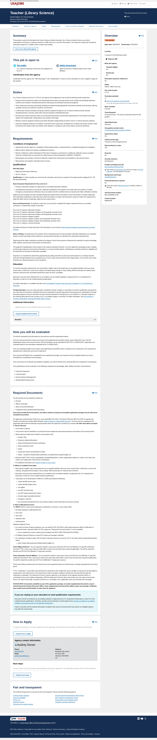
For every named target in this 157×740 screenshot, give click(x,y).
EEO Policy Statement (17, 729)
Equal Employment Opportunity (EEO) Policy (69, 695)
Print (128, 16)
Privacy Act (16, 700)
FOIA (31, 734)
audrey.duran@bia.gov (22, 656)
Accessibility (25, 734)
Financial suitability (19, 698)
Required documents (96, 26)
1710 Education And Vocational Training (118, 130)
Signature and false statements (65, 702)
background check (120, 169)
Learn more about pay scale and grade (117, 101)
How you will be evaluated (75, 26)
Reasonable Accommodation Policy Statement (38, 729)
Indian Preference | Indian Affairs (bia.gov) (57, 421)
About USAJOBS (15, 734)
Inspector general (39, 734)
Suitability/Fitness (110, 177)
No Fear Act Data (50, 734)
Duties (44, 26)
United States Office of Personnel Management (35, 723)
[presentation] (124, 59)
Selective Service (18, 702)
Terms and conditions (87, 734)
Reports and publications (72, 734)
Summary (15, 26)
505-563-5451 (19, 651)
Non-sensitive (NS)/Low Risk (114, 167)
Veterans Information (59, 729)
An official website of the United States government (25, 0)
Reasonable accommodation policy (66, 700)
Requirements (56, 26)
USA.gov (97, 734)
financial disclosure (123, 185)
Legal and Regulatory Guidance (75, 729)
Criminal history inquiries (21, 695)
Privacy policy (60, 734)
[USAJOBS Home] (17, 4)
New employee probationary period (66, 698)
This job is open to (30, 26)
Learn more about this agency (25, 49)
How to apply (113, 26)
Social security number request (23, 704)
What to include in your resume (45, 462)
